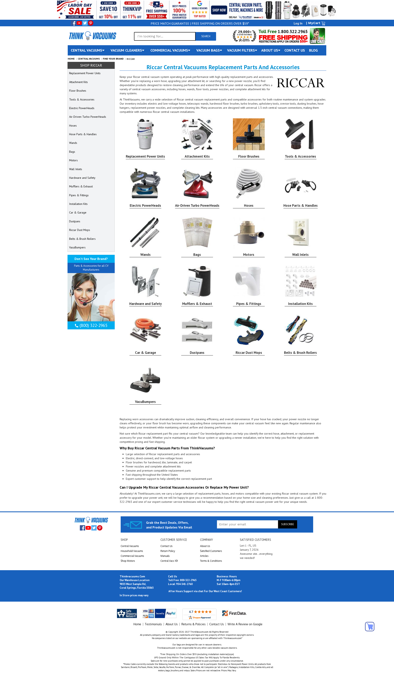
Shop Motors (128, 560)
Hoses (248, 205)
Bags (197, 254)
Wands (145, 254)
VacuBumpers (145, 401)
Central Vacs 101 (169, 560)
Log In (298, 23)
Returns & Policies (193, 624)
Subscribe (287, 524)
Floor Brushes (248, 156)
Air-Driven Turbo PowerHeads (197, 205)
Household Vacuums (132, 551)
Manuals (165, 555)
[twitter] (85, 23)
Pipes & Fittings (248, 303)
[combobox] (165, 36)
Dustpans (197, 352)
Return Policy (167, 551)
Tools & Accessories (300, 156)
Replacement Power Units (145, 156)
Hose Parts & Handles (300, 205)
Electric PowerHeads (145, 205)
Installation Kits (300, 303)
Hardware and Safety (145, 303)
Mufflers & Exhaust (197, 303)
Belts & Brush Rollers (300, 352)
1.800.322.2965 (292, 31)
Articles (204, 555)
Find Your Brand (113, 58)
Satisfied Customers (211, 551)
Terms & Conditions (211, 560)
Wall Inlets (300, 254)
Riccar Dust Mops (249, 352)
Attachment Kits (197, 156)
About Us (205, 546)
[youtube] (79, 23)
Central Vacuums (89, 58)
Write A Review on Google (245, 624)
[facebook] (73, 23)
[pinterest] (90, 23)
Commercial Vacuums (132, 555)
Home (71, 58)
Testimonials (153, 624)
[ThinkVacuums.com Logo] (92, 36)
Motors (248, 254)
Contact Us (166, 546)
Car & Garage (145, 352)
